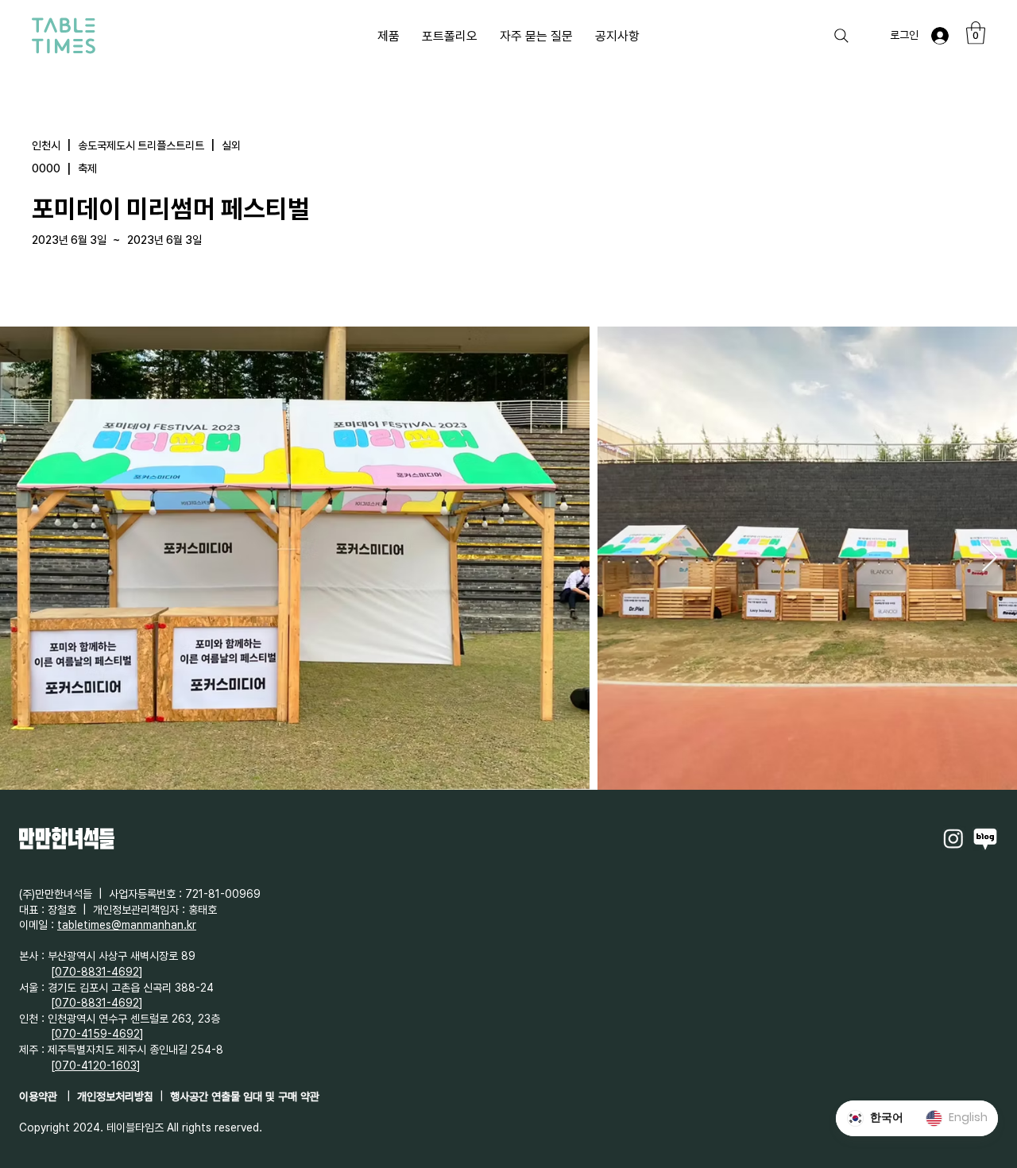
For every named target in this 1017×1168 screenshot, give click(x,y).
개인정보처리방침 (115, 1096)
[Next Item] (989, 558)
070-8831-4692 (97, 971)
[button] (975, 32)
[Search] (841, 35)
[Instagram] (953, 838)
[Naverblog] (985, 838)
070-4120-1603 (96, 1065)
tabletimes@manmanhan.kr (126, 925)
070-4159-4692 (97, 1033)
